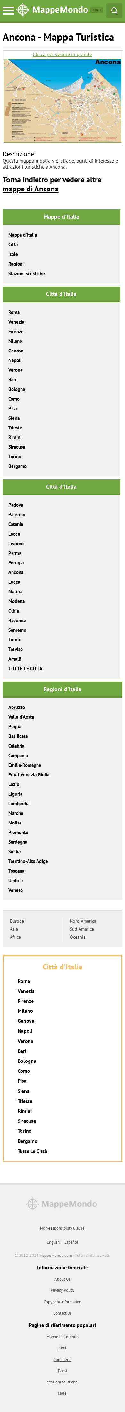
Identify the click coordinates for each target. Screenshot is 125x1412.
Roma (14, 312)
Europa (17, 921)
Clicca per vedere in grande (62, 54)
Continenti (62, 1359)
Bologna (16, 389)
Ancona (15, 572)
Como (14, 399)
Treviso (15, 649)
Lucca (14, 582)
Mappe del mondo (62, 1337)
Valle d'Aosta (21, 717)
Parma (14, 553)
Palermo (16, 515)
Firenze (16, 331)
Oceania (78, 937)
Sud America (82, 929)
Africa (15, 937)
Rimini (14, 437)
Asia (14, 929)
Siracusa (16, 447)
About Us (62, 1279)
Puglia (14, 726)
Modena (16, 601)
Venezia (16, 322)
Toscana (16, 871)
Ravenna (17, 620)
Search (114, 10)
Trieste (15, 428)
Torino (14, 456)
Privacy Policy (62, 1290)
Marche (15, 813)
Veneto (15, 890)
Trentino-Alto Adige (28, 861)
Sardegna (17, 842)
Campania (18, 755)
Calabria (16, 746)
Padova (15, 505)
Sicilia (14, 852)
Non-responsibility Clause (62, 1228)
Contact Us (62, 1313)
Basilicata (18, 736)
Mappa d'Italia (22, 235)
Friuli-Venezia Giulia (28, 775)
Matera (15, 591)
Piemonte (18, 832)
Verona (15, 370)
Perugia (16, 563)
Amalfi (14, 659)
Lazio (13, 784)
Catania (15, 524)
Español (71, 1242)
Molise (15, 823)
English (53, 1242)
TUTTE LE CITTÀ (25, 668)
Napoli (14, 360)
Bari (12, 379)
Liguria (15, 794)
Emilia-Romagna (24, 765)
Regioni (16, 264)
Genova (15, 351)
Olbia (13, 611)
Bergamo (17, 466)
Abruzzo (16, 707)
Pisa (12, 408)
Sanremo (17, 630)
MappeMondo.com (55, 1255)
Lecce (14, 534)
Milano (15, 341)
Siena (14, 418)
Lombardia (18, 803)
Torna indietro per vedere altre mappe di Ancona (52, 184)
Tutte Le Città (32, 1151)
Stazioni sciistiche (26, 273)
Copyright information (62, 1302)
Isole (13, 254)
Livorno (16, 543)
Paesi (62, 1371)
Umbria (15, 880)
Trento (14, 640)
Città (13, 244)
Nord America (83, 921)
